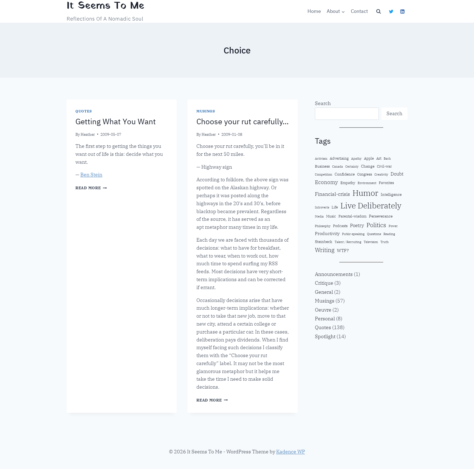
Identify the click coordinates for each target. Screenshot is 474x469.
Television (371, 242)
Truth (384, 242)
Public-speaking (353, 234)
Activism (321, 158)
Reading (389, 234)
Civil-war (384, 166)
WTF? (343, 250)
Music (331, 216)
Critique (324, 283)
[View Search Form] (378, 11)
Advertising (339, 158)
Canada (337, 166)
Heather (88, 134)
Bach (387, 158)
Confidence (345, 174)
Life (335, 207)
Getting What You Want (115, 121)
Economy (326, 182)
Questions (374, 234)
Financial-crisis (332, 194)
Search (323, 103)
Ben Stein (91, 174)
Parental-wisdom (352, 216)
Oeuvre (323, 310)
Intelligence (391, 194)
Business (322, 166)
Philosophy (323, 226)
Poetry (357, 225)
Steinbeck (323, 241)
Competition (323, 174)
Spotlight (325, 336)
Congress (364, 174)
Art (378, 158)
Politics (376, 225)
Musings (205, 111)
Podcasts (340, 226)
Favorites (386, 182)
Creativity (381, 174)
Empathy (347, 182)
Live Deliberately (370, 205)
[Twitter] (391, 11)
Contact (359, 11)
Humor (365, 193)
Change (367, 166)
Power (393, 226)
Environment (367, 183)
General (324, 292)
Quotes (83, 111)
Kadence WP (290, 451)
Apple (369, 158)
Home (314, 11)
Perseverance (381, 216)
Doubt (397, 174)
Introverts (322, 207)
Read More (91, 187)
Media (319, 216)
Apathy (356, 158)
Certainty (352, 166)
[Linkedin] (402, 11)
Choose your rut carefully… (242, 121)
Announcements (334, 274)
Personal (325, 318)
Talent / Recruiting (348, 242)
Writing (324, 250)
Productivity (327, 233)
